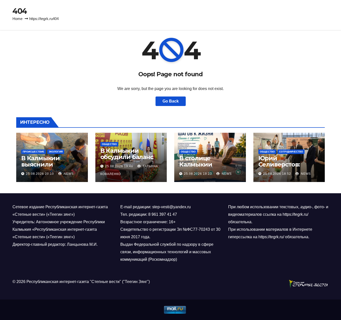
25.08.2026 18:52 (277, 174)
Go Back (171, 101)
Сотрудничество (291, 151)
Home (17, 18)
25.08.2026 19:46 (119, 166)
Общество (109, 144)
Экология (56, 151)
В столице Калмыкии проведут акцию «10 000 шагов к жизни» (210, 167)
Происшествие (33, 151)
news (68, 174)
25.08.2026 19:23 (198, 174)
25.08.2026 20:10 (40, 174)
